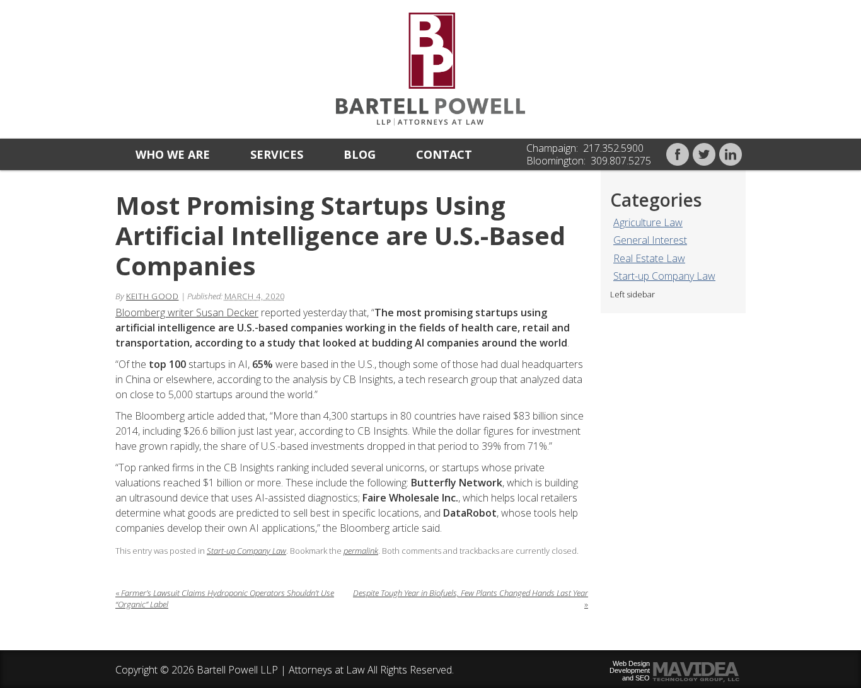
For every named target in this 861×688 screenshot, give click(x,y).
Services (276, 154)
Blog (360, 154)
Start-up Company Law (664, 276)
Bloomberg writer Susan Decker (186, 312)
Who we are (173, 154)
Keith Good (152, 296)
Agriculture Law (648, 222)
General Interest (650, 240)
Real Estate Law (649, 258)
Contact (444, 154)
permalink (361, 550)
